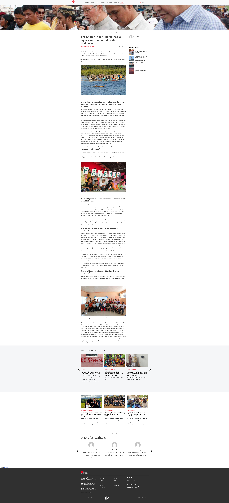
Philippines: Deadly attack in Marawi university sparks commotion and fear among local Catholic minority (141, 58)
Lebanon (110, 410)
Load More (114, 433)
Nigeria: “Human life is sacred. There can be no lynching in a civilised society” (136, 414)
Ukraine (90, 410)
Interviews (86, 32)
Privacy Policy (116, 485)
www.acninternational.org (90, 498)
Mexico (133, 369)
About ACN (102, 478)
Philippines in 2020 (139, 62)
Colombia (88, 369)
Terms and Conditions (118, 483)
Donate (122, 2)
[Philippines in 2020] (131, 65)
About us (87, 2)
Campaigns (102, 2)
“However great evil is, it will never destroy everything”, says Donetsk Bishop (91, 414)
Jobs (115, 480)
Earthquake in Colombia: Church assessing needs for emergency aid (92, 373)
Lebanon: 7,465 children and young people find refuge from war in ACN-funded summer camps (114, 414)
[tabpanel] (92, 368)
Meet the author (132, 41)
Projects (92, 2)
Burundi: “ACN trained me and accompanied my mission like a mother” (141, 51)
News (97, 2)
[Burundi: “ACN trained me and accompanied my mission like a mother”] (131, 52)
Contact (115, 478)
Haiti (109, 369)
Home (82, 32)
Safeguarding (116, 487)
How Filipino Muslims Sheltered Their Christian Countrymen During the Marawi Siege (140, 71)
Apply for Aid (116, 2)
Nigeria (132, 410)
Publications (109, 2)
